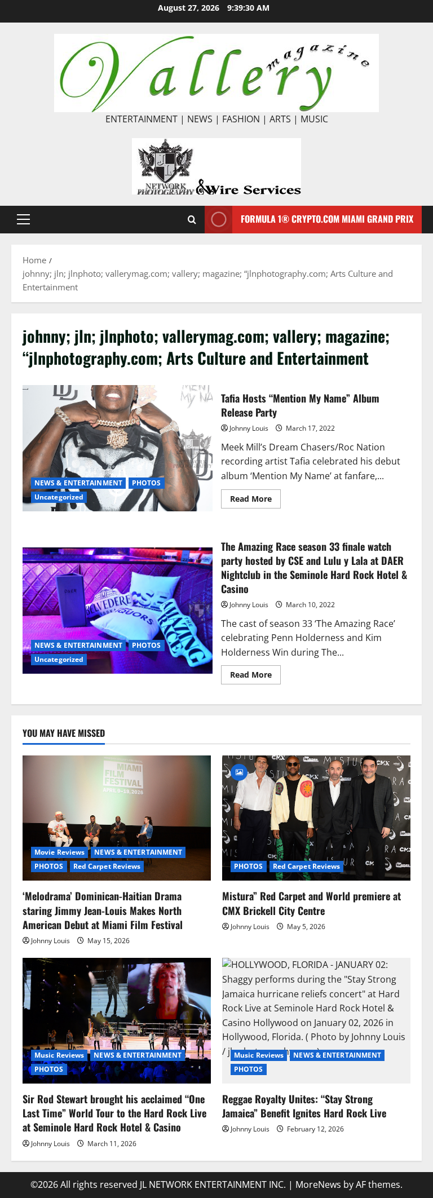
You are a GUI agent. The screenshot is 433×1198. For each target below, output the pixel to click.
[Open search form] (192, 220)
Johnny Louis (248, 428)
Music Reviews (59, 1055)
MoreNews (318, 1184)
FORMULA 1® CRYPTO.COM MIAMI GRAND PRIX (327, 219)
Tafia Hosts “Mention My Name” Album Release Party (118, 448)
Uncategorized (58, 497)
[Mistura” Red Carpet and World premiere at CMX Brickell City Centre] (316, 818)
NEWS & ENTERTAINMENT (78, 483)
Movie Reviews (59, 852)
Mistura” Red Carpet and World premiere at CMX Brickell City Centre (311, 902)
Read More (255, 501)
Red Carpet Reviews (107, 866)
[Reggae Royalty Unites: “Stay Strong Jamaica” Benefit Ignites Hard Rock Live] (316, 1021)
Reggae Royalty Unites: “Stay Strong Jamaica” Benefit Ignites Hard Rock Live (304, 1105)
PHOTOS (146, 483)
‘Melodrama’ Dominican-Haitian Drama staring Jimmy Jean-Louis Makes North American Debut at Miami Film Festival (103, 909)
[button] (23, 219)
